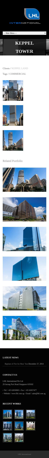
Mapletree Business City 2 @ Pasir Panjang (24, 237)
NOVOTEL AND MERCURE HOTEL (24, 326)
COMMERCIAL (17, 73)
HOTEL (31, 334)
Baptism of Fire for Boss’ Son (16, 364)
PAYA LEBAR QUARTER (24, 208)
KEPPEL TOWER (24, 178)
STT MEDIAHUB (24, 297)
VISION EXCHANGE (24, 267)
